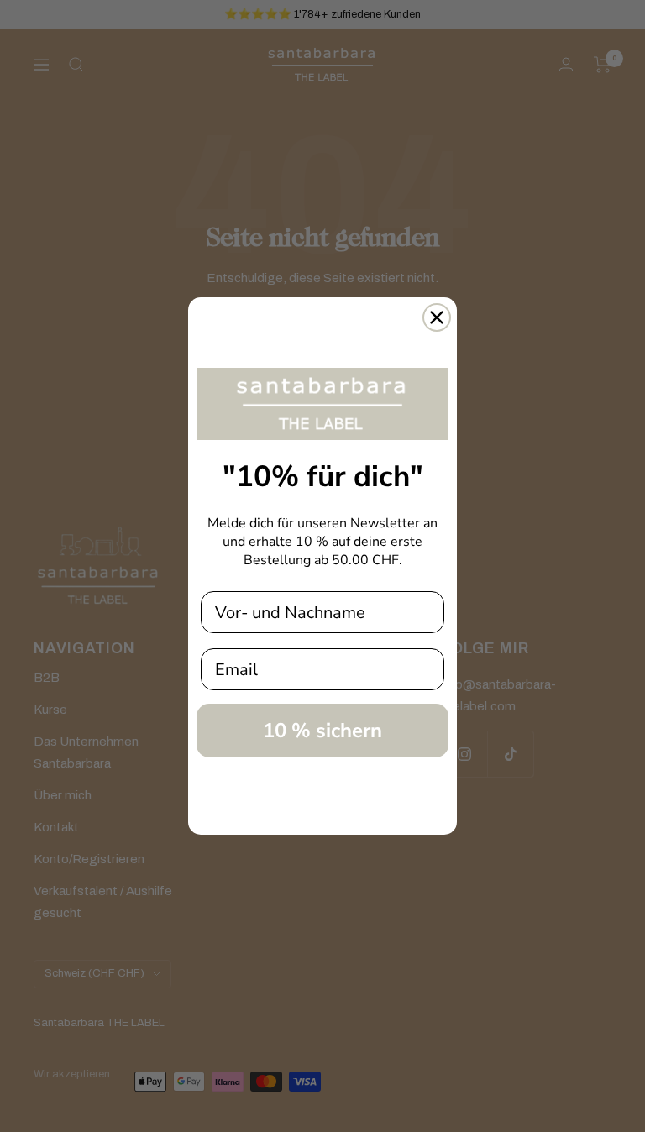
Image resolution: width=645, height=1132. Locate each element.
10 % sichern (322, 730)
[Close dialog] (436, 317)
